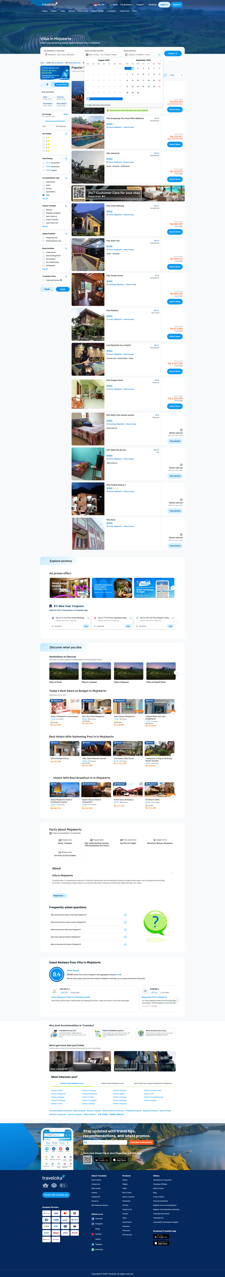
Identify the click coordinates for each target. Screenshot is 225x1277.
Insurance (126, 1226)
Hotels (124, 1180)
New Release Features (99, 1205)
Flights (125, 1184)
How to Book (96, 1180)
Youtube (98, 1234)
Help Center (96, 1188)
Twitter (98, 1239)
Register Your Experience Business (166, 1210)
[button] (164, 4)
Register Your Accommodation (164, 1205)
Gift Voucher (127, 1235)
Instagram (99, 1224)
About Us (94, 1201)
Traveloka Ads (158, 1218)
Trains (124, 1188)
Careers (94, 1193)
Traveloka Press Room (161, 1214)
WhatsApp (99, 1250)
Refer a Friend (158, 1188)
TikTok (97, 1229)
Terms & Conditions (160, 1201)
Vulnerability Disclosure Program (165, 1222)
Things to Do (127, 1210)
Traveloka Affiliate (160, 1184)
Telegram (98, 1244)
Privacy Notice (158, 1197)
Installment (95, 1197)
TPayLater (126, 1231)
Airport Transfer (128, 1197)
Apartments (127, 1222)
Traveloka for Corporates (162, 1180)
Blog (155, 1193)
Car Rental (126, 1201)
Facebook (99, 1219)
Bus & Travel (126, 1193)
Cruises (125, 1214)
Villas (124, 1218)
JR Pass (125, 1205)
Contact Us (95, 1184)
